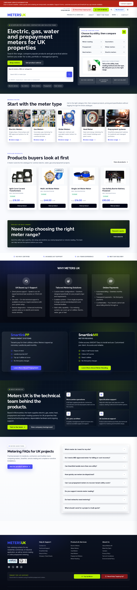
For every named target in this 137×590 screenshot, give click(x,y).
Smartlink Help (43, 551)
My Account (120, 9)
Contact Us (42, 545)
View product (22, 206)
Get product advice (33, 63)
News (114, 15)
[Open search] (111, 10)
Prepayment (47, 86)
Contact (124, 15)
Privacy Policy (106, 553)
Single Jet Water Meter (81, 189)
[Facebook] (8, 567)
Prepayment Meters (76, 556)
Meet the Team (103, 15)
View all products (120, 162)
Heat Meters (74, 553)
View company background (41, 427)
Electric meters (13, 86)
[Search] (69, 74)
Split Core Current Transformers (17, 190)
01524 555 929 (65, 10)
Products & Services (75, 15)
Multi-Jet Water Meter (49, 189)
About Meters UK (107, 545)
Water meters (36, 86)
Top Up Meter (88, 576)
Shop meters (15, 63)
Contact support (126, 4)
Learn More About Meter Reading (95, 368)
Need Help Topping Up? (83, 10)
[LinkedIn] (17, 567)
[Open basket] (128, 10)
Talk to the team (16, 427)
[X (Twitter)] (13, 567)
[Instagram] (21, 567)
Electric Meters (75, 545)
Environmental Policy (108, 558)
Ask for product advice (19, 466)
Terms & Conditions (108, 556)
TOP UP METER (102, 10)
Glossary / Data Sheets (45, 556)
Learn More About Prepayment (26, 368)
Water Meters (75, 548)
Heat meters (58, 86)
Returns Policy (43, 553)
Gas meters (25, 86)
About (91, 15)
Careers (104, 551)
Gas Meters (74, 551)
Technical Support (44, 548)
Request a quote (118, 231)
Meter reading (87, 42)
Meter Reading (75, 558)
